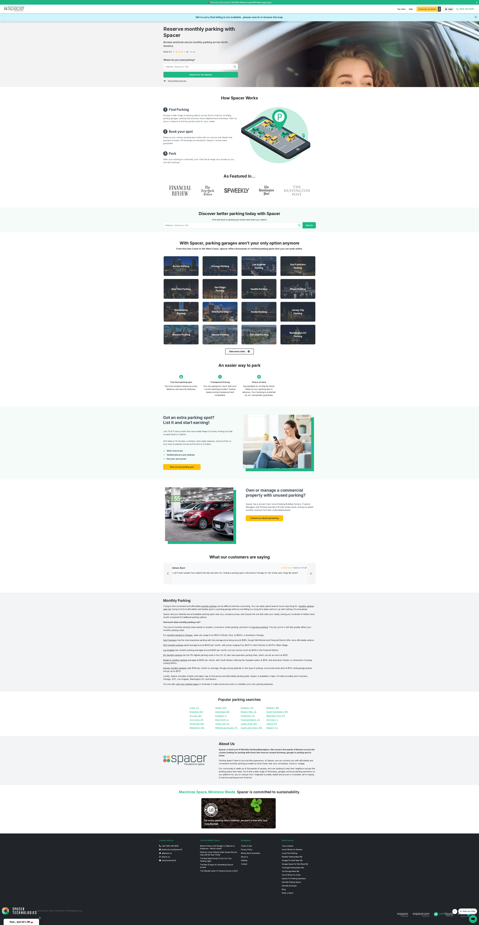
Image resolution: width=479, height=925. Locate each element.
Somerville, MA (197, 724)
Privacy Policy (246, 849)
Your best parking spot (181, 382)
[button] (21, 922)
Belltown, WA (272, 708)
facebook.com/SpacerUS (171, 849)
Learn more (266, 2)
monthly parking (208, 606)
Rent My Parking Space (291, 882)
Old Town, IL (272, 720)
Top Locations (287, 846)
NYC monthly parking (173, 645)
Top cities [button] (401, 9)
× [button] (477, 2)
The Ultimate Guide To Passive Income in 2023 (219, 871)
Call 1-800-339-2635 (170, 846)
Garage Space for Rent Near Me (295, 864)
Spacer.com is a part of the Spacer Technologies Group (59, 911)
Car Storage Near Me (290, 871)
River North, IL (222, 720)
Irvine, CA (194, 708)
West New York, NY (275, 716)
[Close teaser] (40, 918)
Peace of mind (259, 382)
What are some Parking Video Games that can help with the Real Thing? (218, 853)
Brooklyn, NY (247, 708)
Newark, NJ (272, 728)
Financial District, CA (250, 720)
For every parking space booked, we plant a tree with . (235, 822)
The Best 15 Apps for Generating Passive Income (216, 866)
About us (244, 857)
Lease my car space (427, 9)
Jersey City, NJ (222, 724)
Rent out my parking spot (182, 467)
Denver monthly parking (174, 668)
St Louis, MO (196, 716)
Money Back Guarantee (250, 853)
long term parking (259, 627)
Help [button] (411, 9)
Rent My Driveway (289, 886)
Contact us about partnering (264, 518)
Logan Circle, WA (249, 724)
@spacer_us (166, 853)
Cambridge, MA (222, 712)
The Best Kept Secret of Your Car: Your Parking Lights (216, 859)
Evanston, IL (221, 716)
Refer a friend (287, 893)
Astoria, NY (271, 724)
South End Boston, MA (277, 712)
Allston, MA (220, 708)
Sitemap (244, 860)
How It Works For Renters (292, 849)
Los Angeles (169, 650)
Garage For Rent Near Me (292, 860)
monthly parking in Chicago (179, 635)
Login (450, 9)
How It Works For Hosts (291, 875)
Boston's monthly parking (175, 660)
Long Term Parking (289, 853)
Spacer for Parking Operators (294, 878)
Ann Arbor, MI (196, 720)
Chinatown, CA (248, 716)
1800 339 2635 (466, 9)
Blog (284, 889)
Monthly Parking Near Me (292, 857)
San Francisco (170, 640)
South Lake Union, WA (251, 728)
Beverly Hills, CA (248, 712)
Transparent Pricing (220, 382)
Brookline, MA (196, 712)
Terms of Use (246, 846)
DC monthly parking (172, 655)
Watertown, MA (197, 728)
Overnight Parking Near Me (293, 868)
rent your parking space (187, 684)
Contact (244, 864)
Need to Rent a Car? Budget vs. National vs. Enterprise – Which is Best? (217, 847)
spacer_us (165, 857)
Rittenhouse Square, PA (226, 728)
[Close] (476, 17)
